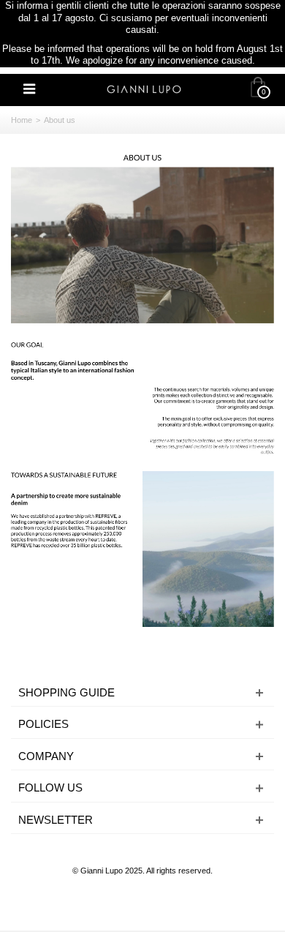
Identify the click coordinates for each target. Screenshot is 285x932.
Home (21, 120)
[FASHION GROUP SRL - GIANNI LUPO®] (144, 87)
